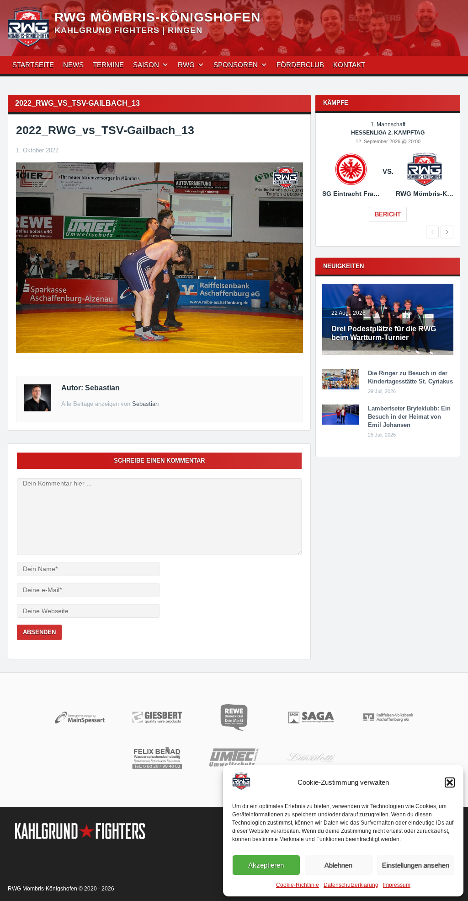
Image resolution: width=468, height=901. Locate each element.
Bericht (388, 214)
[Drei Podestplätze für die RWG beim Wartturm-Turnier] (387, 353)
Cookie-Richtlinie (297, 885)
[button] (449, 782)
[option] (387, 178)
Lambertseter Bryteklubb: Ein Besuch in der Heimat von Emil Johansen (409, 416)
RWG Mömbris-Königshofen (157, 17)
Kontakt (349, 65)
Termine (108, 65)
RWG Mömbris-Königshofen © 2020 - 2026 (61, 888)
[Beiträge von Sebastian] (37, 409)
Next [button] (447, 232)
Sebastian (145, 403)
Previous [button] (432, 232)
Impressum (396, 885)
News (73, 65)
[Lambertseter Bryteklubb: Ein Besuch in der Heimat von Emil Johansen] (340, 423)
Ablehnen (338, 865)
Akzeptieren (266, 865)
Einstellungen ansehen (415, 865)
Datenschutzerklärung (351, 885)
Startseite (33, 65)
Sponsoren (235, 65)
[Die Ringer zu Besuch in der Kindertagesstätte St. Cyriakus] (340, 387)
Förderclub (300, 65)
